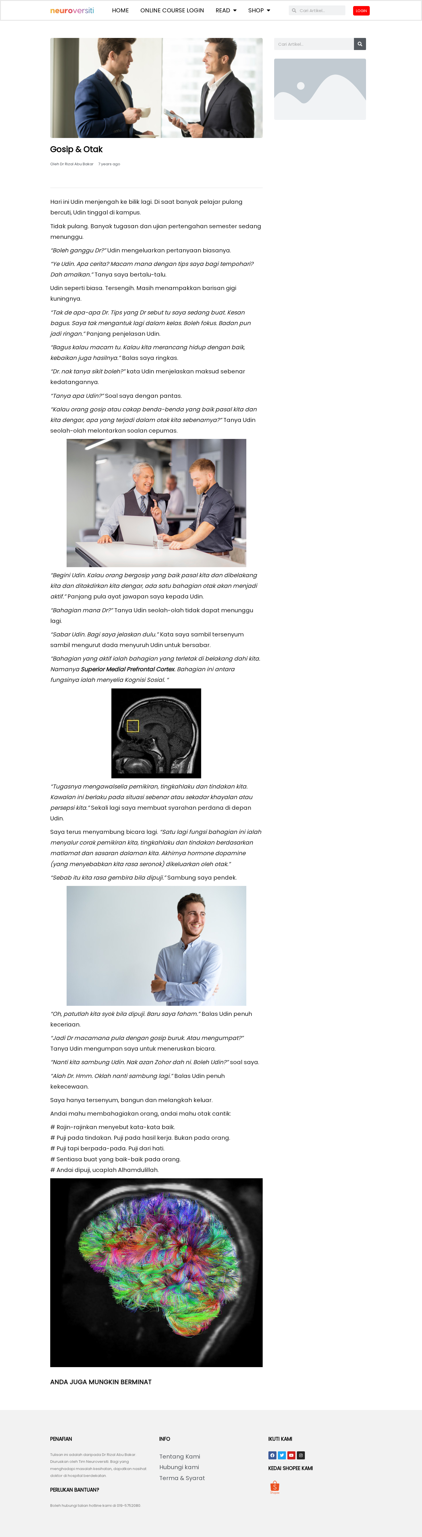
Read (223, 10)
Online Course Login (172, 10)
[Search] (360, 44)
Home (120, 10)
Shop (256, 10)
